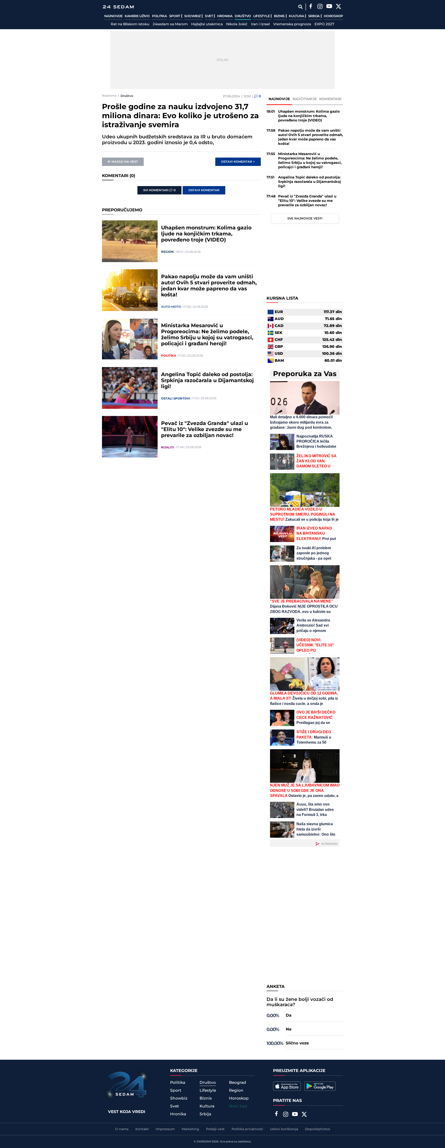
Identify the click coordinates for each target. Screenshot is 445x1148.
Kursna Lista (282, 298)
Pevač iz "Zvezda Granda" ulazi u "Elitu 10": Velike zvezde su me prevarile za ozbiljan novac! (204, 430)
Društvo (243, 16)
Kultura (297, 16)
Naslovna (109, 96)
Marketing (190, 1129)
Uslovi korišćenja (284, 1129)
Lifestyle (261, 16)
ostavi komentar (203, 190)
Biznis (280, 16)
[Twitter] (338, 6)
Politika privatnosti (247, 1129)
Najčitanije (305, 99)
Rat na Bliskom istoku (130, 24)
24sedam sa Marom (170, 24)
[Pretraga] (300, 7)
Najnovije (113, 16)
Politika (159, 16)
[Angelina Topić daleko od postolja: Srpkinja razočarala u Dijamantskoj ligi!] (130, 388)
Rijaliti (167, 447)
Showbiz (192, 16)
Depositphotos (317, 1129)
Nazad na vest (124, 161)
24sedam (204, 1141)
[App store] (287, 1086)
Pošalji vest (215, 1129)
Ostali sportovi (175, 398)
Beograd (237, 1083)
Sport (175, 16)
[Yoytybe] (329, 6)
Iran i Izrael (260, 24)
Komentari (330, 99)
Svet (209, 16)
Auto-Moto (171, 307)
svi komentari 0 (159, 190)
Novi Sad (238, 1106)
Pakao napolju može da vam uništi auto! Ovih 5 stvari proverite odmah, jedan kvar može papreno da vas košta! (209, 286)
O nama (121, 1129)
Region (167, 252)
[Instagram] (319, 6)
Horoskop (333, 16)
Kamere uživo (137, 16)
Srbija (314, 16)
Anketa (276, 986)
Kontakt (142, 1129)
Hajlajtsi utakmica (207, 24)
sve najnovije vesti (304, 218)
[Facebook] (310, 6)
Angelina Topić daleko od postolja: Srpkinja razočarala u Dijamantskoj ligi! (207, 381)
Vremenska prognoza (292, 24)
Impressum (165, 1129)
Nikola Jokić (237, 24)
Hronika (224, 16)
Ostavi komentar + (238, 161)
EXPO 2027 (324, 24)
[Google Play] (320, 1086)
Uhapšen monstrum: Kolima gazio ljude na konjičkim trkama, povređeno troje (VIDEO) (206, 234)
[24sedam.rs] (118, 7)
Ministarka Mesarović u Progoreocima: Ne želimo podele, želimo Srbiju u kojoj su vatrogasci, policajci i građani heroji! (207, 335)
